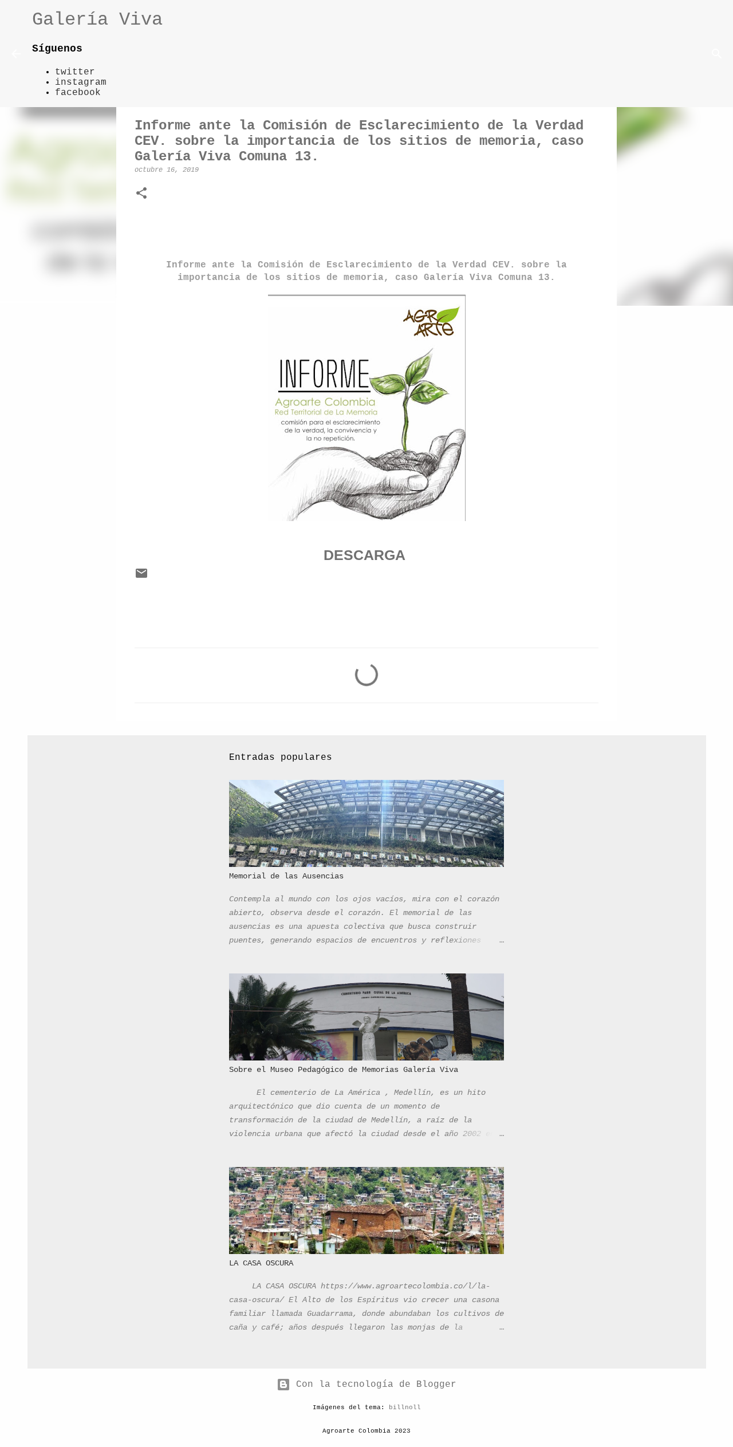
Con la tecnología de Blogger (373, 1384)
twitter (75, 72)
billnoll (405, 1407)
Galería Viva (97, 19)
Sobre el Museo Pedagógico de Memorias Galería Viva (343, 1069)
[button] (141, 194)
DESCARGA (364, 555)
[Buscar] (179, 54)
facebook (78, 93)
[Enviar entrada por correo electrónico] (141, 578)
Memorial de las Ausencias (286, 876)
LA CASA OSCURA (261, 1263)
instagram (81, 82)
